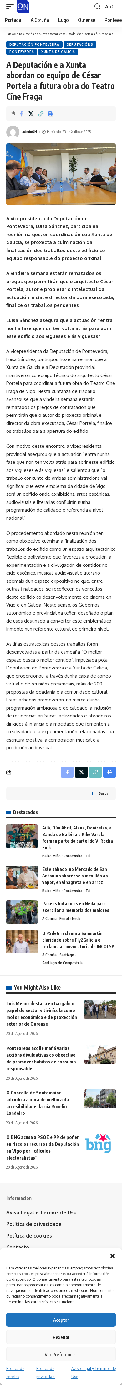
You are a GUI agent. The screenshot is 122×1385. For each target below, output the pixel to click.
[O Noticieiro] (23, 6)
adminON (29, 131)
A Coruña (49, 918)
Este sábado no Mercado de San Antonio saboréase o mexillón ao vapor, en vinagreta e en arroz (75, 875)
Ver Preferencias (61, 1354)
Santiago (66, 955)
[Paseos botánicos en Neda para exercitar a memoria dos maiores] (22, 912)
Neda (76, 918)
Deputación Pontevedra (34, 44)
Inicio (10, 34)
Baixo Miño (51, 856)
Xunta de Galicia (58, 52)
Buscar (104, 793)
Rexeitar (61, 1337)
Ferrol (64, 918)
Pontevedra (21, 52)
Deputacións (80, 44)
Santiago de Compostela (62, 962)
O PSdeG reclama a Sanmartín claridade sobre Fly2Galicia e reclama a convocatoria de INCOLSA (78, 940)
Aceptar (61, 1320)
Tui (87, 856)
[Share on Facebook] (21, 114)
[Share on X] (31, 114)
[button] (112, 1256)
